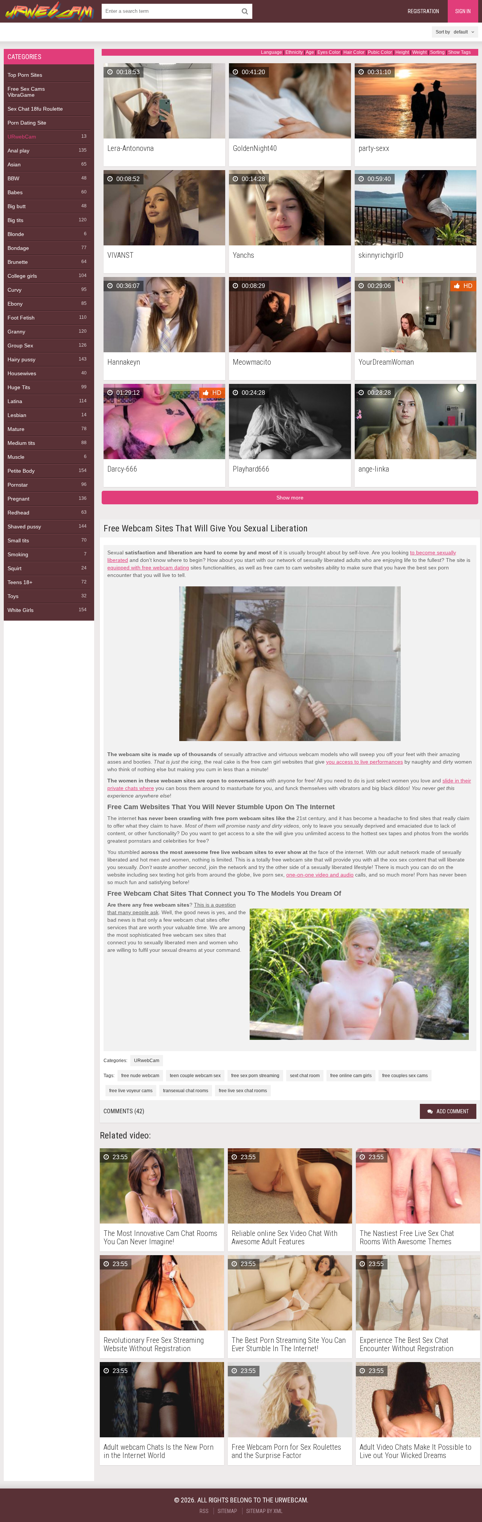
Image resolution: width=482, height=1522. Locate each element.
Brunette (18, 262)
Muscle (16, 457)
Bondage (18, 248)
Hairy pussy (21, 359)
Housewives (22, 373)
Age (310, 52)
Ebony (15, 304)
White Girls (21, 610)
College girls (22, 276)
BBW (13, 178)
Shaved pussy (24, 527)
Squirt (14, 568)
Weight (419, 52)
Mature (16, 429)
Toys (13, 596)
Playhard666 (251, 469)
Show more (290, 498)
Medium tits (21, 443)
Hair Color (354, 52)
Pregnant (18, 499)
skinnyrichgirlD (380, 255)
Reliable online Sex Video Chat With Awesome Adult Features (284, 1237)
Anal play (18, 151)
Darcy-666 (122, 469)
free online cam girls (351, 1075)
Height (402, 52)
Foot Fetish (21, 318)
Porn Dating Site (27, 123)
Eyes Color (328, 52)
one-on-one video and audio (320, 875)
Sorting (437, 52)
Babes (15, 192)
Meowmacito (252, 362)
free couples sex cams (405, 1075)
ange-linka (373, 469)
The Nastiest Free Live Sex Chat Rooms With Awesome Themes (407, 1237)
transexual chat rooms (185, 1090)
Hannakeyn (123, 362)
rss (204, 1511)
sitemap (227, 1511)
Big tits (15, 220)
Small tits (18, 540)
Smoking (18, 554)
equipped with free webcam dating (148, 568)
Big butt (17, 206)
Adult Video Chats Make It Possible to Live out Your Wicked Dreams (415, 1451)
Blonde (16, 234)
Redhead (18, 513)
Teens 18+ (20, 582)
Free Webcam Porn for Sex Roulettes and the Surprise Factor (286, 1451)
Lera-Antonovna (130, 148)
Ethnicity (294, 52)
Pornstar (18, 485)
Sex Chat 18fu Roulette (35, 109)
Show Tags (459, 52)
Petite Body (21, 471)
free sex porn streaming (255, 1075)
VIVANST (120, 255)
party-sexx (373, 148)
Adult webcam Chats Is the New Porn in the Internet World (159, 1451)
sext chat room (305, 1075)
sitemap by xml (264, 1511)
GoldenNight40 (255, 148)
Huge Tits (19, 387)
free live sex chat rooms (243, 1090)
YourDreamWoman (386, 362)
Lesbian (17, 415)
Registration (423, 11)
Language (271, 52)
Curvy (14, 290)
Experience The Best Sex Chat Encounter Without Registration (406, 1344)
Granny (16, 332)
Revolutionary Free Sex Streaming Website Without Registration (154, 1344)
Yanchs (243, 255)
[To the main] (49, 11)
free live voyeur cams (131, 1090)
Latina (15, 401)
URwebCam (22, 137)
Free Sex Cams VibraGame (26, 92)
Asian (14, 164)
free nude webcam (140, 1075)
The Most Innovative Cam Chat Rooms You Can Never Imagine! (160, 1237)
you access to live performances (364, 762)
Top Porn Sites (25, 75)
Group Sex (20, 345)
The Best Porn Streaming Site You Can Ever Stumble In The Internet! (289, 1344)
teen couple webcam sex (195, 1075)
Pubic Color (380, 52)
